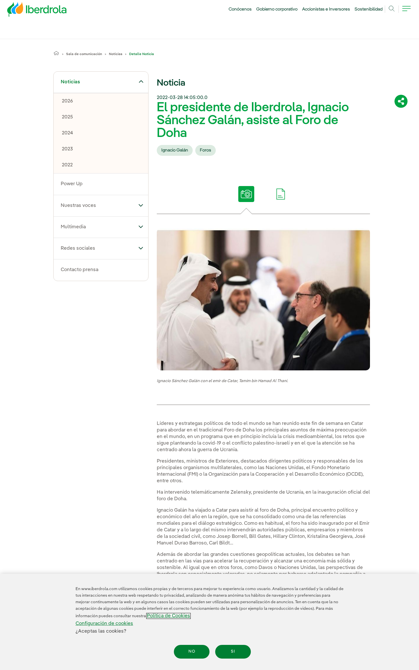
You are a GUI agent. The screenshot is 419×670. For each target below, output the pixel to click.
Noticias (115, 54)
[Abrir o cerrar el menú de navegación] (406, 12)
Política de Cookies (168, 616)
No (191, 652)
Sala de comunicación (84, 54)
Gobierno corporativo (277, 9)
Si (233, 652)
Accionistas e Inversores (326, 9)
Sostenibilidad (369, 9)
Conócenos (240, 9)
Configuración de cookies (104, 623)
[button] (141, 81)
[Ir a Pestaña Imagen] (246, 194)
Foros (205, 150)
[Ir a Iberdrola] (29, 11)
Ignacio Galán (174, 150)
